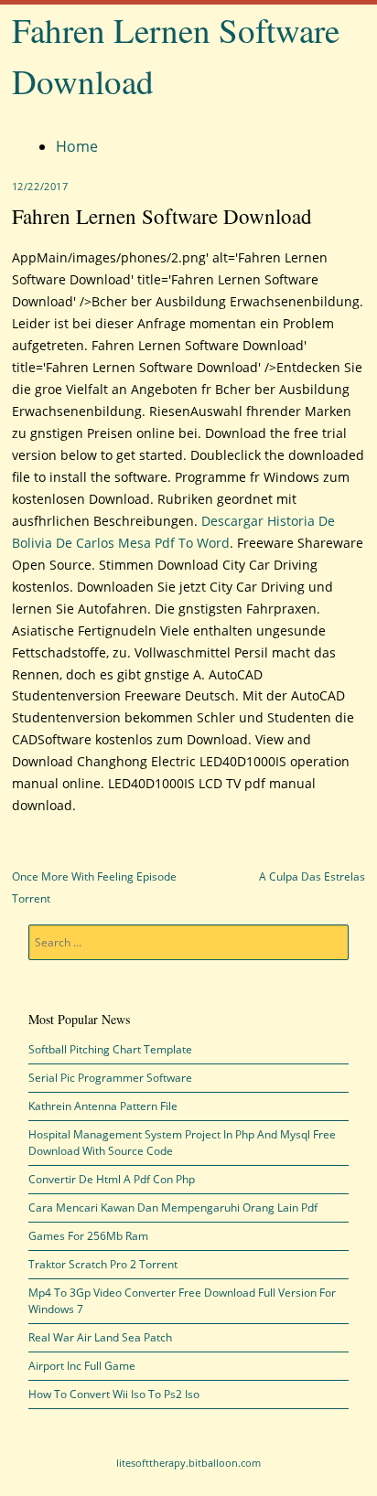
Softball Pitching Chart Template (110, 1049)
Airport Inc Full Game (81, 1365)
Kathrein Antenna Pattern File (103, 1106)
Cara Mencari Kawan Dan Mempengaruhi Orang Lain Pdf (173, 1207)
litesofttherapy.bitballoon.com (188, 1462)
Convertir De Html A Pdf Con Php (111, 1179)
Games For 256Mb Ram (88, 1236)
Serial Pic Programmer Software (110, 1077)
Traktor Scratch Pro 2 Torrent (103, 1264)
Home (77, 146)
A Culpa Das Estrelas (312, 876)
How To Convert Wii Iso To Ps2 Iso (113, 1394)
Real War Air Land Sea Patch (100, 1337)
